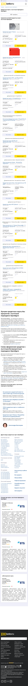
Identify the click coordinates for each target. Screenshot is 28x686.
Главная (2, 7)
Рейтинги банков (5, 645)
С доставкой (4, 447)
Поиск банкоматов (5, 650)
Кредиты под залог (20, 488)
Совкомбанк (12, 163)
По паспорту (17, 461)
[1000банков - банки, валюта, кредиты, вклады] (11, 681)
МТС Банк (21, 204)
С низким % (17, 466)
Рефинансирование (20, 480)
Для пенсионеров (19, 441)
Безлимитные (4, 452)
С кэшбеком (3, 448)
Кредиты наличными (6, 653)
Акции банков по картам (7, 455)
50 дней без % (4, 484)
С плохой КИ (17, 462)
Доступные (17, 465)
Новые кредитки (5, 467)
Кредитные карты (5, 655)
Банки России (4, 643)
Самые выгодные (5, 443)
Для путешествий (19, 450)
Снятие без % (4, 442)
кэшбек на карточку (15, 344)
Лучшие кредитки (5, 444)
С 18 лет (16, 444)
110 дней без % (4, 490)
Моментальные (4, 450)
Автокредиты (18, 490)
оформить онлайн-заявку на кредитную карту (14, 361)
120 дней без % (4, 491)
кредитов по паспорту (12, 325)
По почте (17, 467)
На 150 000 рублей (5, 474)
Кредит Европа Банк (20, 290)
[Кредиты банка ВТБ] (21, 506)
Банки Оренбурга (5, 642)
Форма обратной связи (12, 666)
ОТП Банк (18, 120)
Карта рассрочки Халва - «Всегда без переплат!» (12, 378)
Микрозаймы (18, 477)
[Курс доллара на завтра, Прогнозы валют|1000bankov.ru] (5, 681)
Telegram (18, 665)
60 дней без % (4, 486)
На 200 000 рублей (5, 476)
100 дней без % (4, 488)
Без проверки (18, 460)
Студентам (17, 443)
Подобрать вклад (18, 645)
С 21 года (17, 448)
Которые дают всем (19, 456)
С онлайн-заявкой (5, 446)
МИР (2, 460)
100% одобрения (19, 463)
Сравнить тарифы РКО (19, 647)
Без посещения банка (6, 454)
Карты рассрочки (19, 439)
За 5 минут (3, 451)
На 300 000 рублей (5, 477)
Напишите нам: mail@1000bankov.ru (8, 665)
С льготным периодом (6, 483)
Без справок (17, 457)
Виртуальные (4, 466)
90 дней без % (4, 487)
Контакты (16, 650)
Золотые (3, 464)
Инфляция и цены (18, 643)
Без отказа (17, 458)
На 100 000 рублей (5, 473)
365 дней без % (4, 492)
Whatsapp (3, 666)
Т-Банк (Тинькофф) (20, 32)
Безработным (18, 442)
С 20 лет (16, 447)
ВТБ (10, 79)
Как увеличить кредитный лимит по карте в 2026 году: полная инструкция (13, 392)
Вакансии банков (18, 653)
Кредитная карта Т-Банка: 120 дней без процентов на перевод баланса (13, 415)
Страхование (17, 648)
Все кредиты (18, 475)
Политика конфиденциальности (7, 676)
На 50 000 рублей (5, 472)
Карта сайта (17, 651)
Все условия (8, 45)
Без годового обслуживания (4, 440)
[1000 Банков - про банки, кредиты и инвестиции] (8, 681)
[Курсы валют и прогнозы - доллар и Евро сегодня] (2, 681)
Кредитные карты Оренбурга (11, 7)
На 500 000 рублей (5, 478)
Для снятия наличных (20, 451)
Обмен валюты (18, 642)
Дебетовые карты (5, 658)
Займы (2, 656)
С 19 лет (16, 446)
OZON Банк (8, 184)
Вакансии (19, 666)
